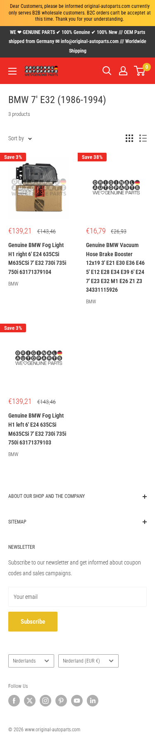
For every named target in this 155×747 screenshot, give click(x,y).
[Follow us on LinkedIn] (92, 700)
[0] (140, 71)
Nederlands (24, 661)
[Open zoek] (107, 70)
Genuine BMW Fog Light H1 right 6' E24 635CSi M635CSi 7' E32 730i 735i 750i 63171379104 (37, 258)
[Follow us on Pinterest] (61, 700)
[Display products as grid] (129, 138)
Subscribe (33, 621)
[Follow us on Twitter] (30, 700)
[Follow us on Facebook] (14, 700)
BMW (13, 284)
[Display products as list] (143, 138)
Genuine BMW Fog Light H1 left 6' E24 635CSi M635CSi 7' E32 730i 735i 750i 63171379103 (37, 429)
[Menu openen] (12, 71)
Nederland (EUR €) (81, 661)
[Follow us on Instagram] (45, 700)
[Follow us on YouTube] (77, 700)
